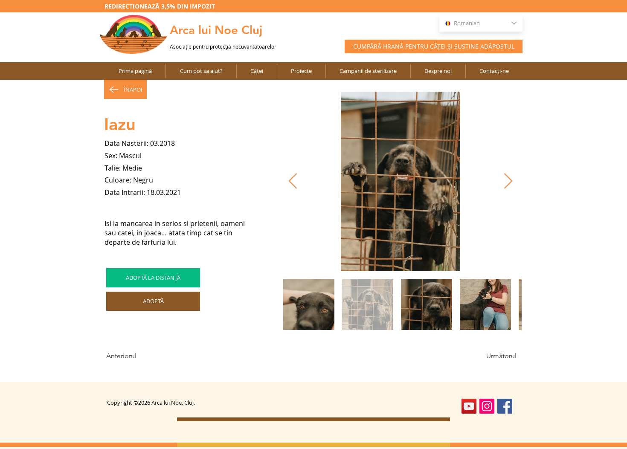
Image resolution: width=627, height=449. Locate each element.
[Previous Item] (293, 181)
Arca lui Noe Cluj (216, 30)
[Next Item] (508, 181)
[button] (301, 71)
